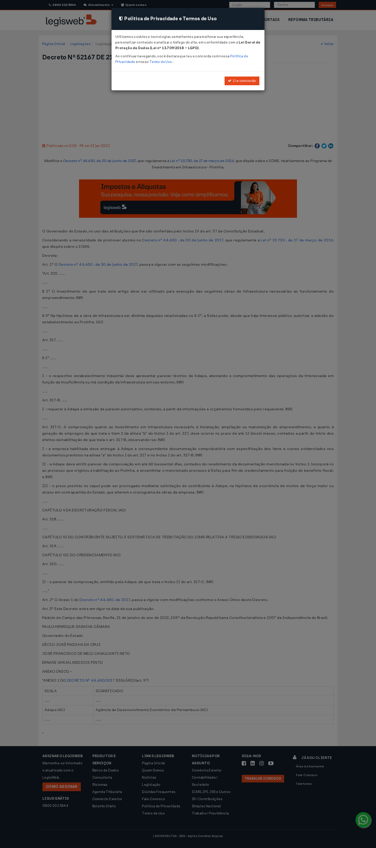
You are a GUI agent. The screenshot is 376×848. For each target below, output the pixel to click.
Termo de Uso (161, 62)
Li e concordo (243, 80)
